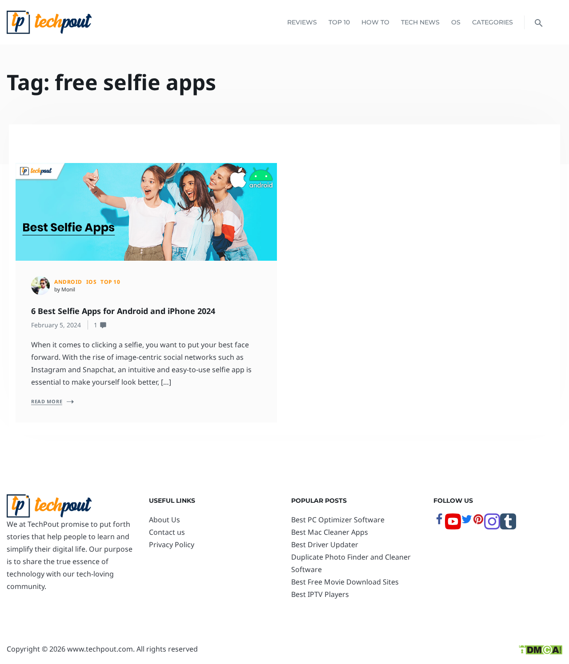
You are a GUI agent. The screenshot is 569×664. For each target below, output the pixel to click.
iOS (91, 282)
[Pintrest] (478, 522)
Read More (46, 401)
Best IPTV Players (320, 594)
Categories (492, 22)
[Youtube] (453, 527)
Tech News (420, 22)
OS (456, 22)
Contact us (167, 532)
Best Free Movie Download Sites (345, 582)
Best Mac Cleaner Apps (329, 532)
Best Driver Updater (324, 544)
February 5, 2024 (56, 325)
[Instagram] (492, 527)
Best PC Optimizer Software (338, 520)
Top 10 (339, 22)
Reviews (302, 22)
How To (375, 22)
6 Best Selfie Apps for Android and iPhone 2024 (123, 311)
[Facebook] (439, 522)
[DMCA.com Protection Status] (540, 649)
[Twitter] (467, 522)
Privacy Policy (171, 544)
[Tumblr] (508, 527)
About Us (164, 520)
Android (68, 282)
